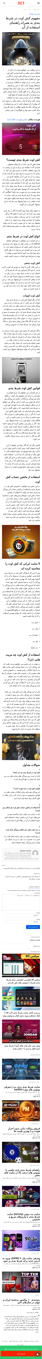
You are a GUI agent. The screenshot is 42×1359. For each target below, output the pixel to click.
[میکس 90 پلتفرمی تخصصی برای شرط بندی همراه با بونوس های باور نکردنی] (21, 965)
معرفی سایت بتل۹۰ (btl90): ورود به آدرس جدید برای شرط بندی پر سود (21, 1259)
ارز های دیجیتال (35, 1123)
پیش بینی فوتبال (26, 9)
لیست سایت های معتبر (34, 1082)
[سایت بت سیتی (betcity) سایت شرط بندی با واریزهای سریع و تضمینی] (21, 1196)
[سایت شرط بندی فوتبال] (21, 3)
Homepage (36, 9)
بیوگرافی (37, 1295)
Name (38, 913)
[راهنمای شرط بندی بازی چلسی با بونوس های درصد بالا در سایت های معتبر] (21, 1152)
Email (38, 919)
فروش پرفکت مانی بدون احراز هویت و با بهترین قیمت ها (24, 1129)
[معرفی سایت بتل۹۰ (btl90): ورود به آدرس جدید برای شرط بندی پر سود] (21, 1240)
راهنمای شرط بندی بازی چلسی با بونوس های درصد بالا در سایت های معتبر (22, 1173)
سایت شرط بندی (35, 1209)
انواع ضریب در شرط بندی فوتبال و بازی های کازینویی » (21, 868)
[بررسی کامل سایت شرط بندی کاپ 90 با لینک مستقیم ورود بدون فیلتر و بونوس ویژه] (21, 998)
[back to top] (37, 1354)
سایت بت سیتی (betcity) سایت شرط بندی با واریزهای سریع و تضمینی (23, 1217)
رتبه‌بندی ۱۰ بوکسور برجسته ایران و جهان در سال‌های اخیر (21, 1301)
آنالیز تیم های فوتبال (34, 1165)
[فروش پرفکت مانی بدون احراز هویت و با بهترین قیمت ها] (21, 1110)
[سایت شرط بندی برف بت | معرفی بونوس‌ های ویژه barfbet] (21, 1069)
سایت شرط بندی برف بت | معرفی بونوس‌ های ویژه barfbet (22, 1088)
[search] (4, 3)
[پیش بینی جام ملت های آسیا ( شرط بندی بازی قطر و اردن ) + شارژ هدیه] (21, 1031)
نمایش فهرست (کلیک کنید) (17, 119)
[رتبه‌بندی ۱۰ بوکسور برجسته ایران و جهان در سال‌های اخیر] (21, 1282)
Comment (37, 893)
